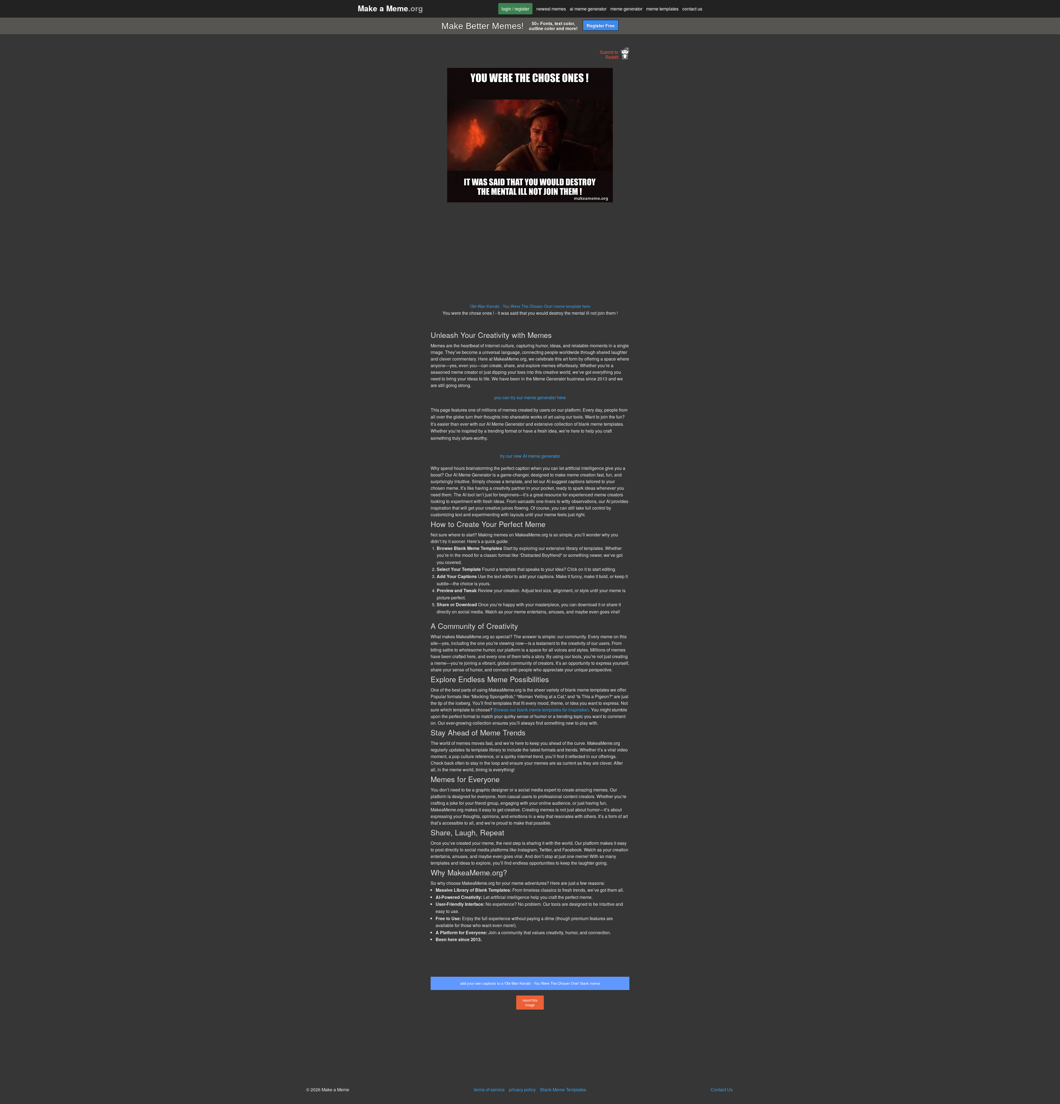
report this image (530, 1002)
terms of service (489, 1089)
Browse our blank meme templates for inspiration (541, 709)
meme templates (662, 9)
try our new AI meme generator (530, 456)
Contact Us (722, 1089)
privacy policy (522, 1089)
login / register (515, 9)
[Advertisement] (379, 151)
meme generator (626, 9)
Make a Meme (390, 8)
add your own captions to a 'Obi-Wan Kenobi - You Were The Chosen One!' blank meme (530, 983)
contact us (692, 9)
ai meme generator (588, 9)
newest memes (551, 9)
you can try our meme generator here (530, 397)
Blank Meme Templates (563, 1089)
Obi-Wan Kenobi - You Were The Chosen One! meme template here (530, 306)
